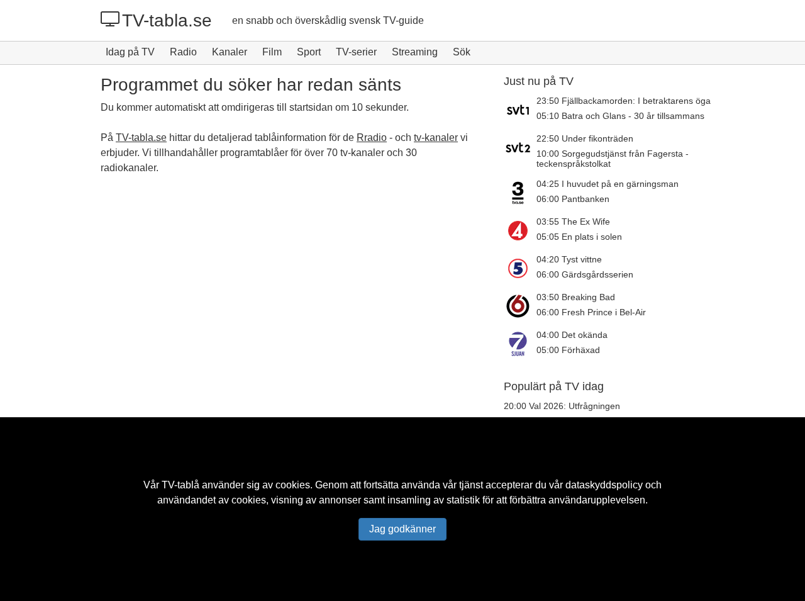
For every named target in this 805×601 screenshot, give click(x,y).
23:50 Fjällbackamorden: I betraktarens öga (623, 101)
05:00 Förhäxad (568, 350)
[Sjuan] (520, 343)
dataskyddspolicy (604, 485)
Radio (183, 52)
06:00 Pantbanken (572, 199)
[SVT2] (520, 151)
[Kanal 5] (520, 268)
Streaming (415, 52)
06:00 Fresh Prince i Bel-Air (591, 312)
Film (272, 52)
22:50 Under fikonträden (584, 138)
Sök (461, 52)
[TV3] (520, 192)
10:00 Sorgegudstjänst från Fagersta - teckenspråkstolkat (612, 159)
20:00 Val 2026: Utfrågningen (562, 406)
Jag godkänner (402, 529)
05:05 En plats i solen (579, 237)
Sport (309, 52)
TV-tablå (180, 485)
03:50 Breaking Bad (575, 297)
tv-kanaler (436, 137)
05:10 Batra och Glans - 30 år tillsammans (620, 116)
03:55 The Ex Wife (573, 221)
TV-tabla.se (167, 20)
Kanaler (229, 52)
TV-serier (356, 52)
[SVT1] (520, 109)
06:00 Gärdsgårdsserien (584, 274)
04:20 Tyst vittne (569, 259)
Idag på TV (130, 52)
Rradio (372, 137)
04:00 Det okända (572, 335)
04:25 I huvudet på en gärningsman (607, 184)
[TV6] (520, 305)
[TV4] (520, 230)
